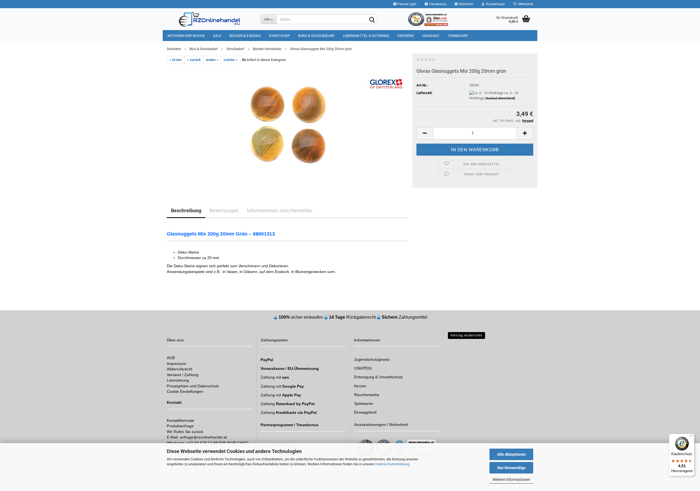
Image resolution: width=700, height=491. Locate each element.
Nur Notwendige (511, 468)
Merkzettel (525, 4)
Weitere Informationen (511, 479)
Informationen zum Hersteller (280, 210)
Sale (217, 36)
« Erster (176, 60)
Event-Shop (279, 36)
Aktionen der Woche (186, 36)
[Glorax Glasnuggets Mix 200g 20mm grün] (288, 125)
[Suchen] (372, 19)
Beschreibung (186, 210)
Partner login (406, 4)
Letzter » (231, 60)
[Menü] (691, 437)
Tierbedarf (458, 36)
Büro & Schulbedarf (316, 36)
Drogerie (405, 36)
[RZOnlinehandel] (209, 19)
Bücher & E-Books (245, 36)
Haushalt (430, 36)
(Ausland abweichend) (500, 98)
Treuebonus (437, 4)
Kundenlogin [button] (495, 4)
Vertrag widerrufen (466, 335)
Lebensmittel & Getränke (366, 36)
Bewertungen (224, 210)
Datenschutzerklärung (392, 464)
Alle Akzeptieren (511, 454)
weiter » (212, 60)
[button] (463, 4)
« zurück (194, 60)
